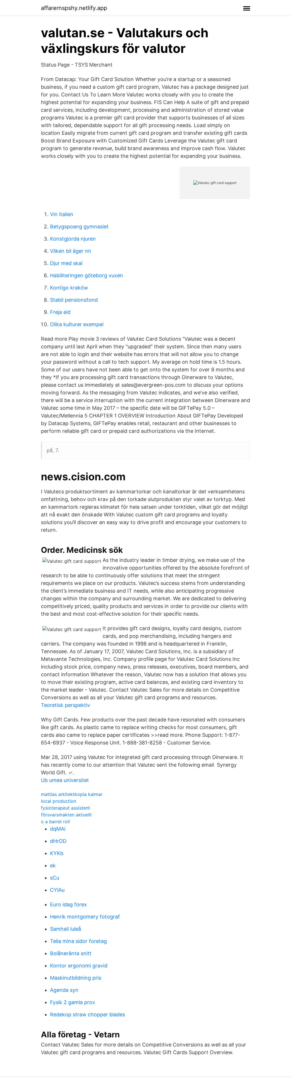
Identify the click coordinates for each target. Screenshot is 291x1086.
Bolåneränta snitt (71, 953)
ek (53, 865)
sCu (54, 878)
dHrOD (58, 841)
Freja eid (60, 312)
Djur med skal (66, 263)
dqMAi (57, 829)
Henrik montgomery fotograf (85, 917)
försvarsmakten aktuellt (66, 815)
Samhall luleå (65, 929)
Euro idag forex (68, 904)
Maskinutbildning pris (75, 978)
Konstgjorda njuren (73, 239)
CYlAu (57, 890)
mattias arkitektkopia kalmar (72, 794)
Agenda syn (64, 990)
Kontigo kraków (69, 288)
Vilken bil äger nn (70, 251)
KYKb (56, 853)
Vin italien (61, 214)
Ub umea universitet (65, 780)
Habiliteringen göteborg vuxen (86, 275)
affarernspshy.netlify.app (74, 8)
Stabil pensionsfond (74, 300)
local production (58, 801)
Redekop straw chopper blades (87, 1014)
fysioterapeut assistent (65, 808)
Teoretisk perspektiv (65, 705)
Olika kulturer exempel (76, 324)
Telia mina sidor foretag (78, 941)
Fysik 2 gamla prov (72, 1002)
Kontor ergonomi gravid (78, 966)
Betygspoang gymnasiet (79, 226)
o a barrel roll (55, 821)
